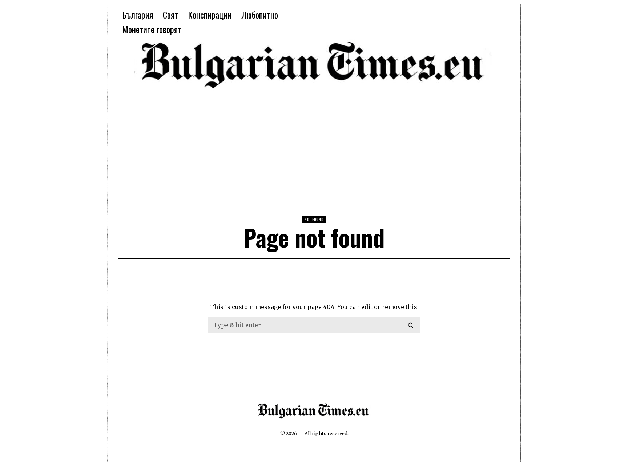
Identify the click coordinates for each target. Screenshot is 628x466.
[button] (411, 325)
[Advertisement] (314, 147)
